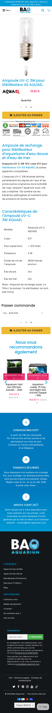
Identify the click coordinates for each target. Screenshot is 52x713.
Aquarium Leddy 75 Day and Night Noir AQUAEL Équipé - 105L (38, 390)
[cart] (49, 10)
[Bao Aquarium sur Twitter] (14, 687)
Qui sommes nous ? (12, 613)
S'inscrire (35, 637)
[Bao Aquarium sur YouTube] (32, 687)
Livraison (8, 609)
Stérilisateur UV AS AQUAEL (19, 167)
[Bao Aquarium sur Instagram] (27, 687)
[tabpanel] (26, 71)
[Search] (42, 10)
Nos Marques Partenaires (15, 578)
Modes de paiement (12, 604)
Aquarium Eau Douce (13, 574)
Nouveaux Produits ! (13, 583)
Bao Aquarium (18, 694)
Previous (5, 382)
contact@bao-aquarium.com (27, 664)
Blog (6, 587)
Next (46, 382)
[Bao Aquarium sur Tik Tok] (36, 687)
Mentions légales (22, 678)
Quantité (26, 100)
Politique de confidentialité (26, 653)
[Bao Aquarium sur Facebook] (19, 687)
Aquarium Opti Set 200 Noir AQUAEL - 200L (14, 387)
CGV (11, 678)
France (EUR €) (23, 705)
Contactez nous (11, 599)
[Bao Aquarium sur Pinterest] (23, 687)
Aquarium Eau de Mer (13, 569)
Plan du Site (9, 618)
